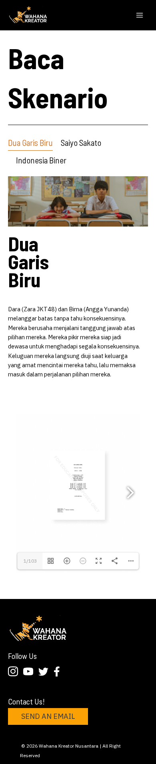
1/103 (30, 561)
